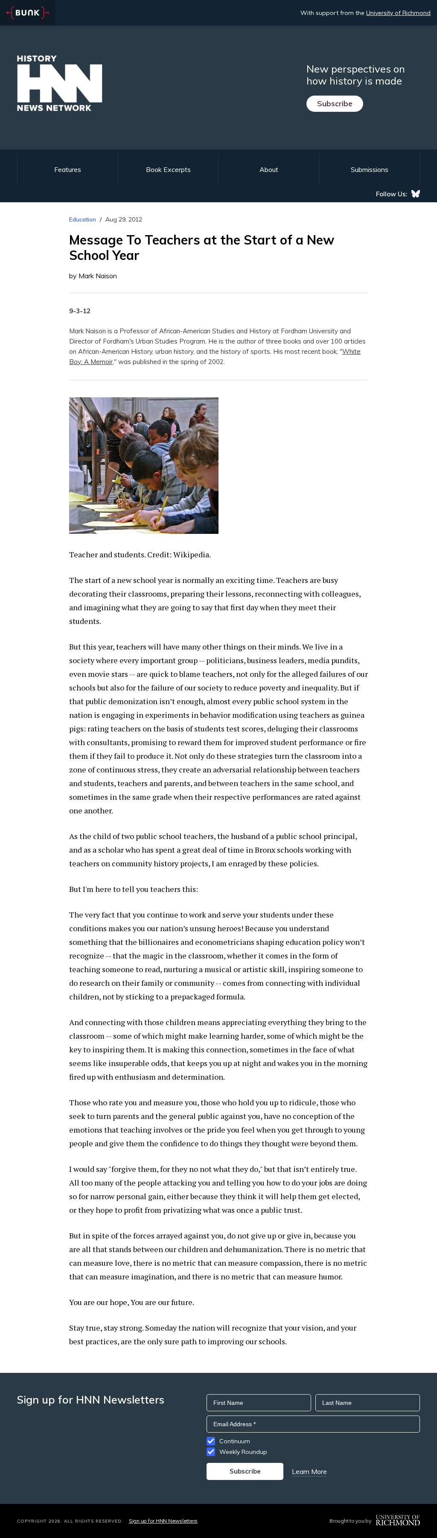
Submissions (369, 169)
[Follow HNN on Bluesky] (415, 193)
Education (82, 219)
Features (67, 169)
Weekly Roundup (243, 1452)
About (268, 169)
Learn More (309, 1471)
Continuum (234, 1441)
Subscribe (335, 103)
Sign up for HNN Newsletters (163, 1521)
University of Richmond (398, 13)
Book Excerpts (168, 169)
